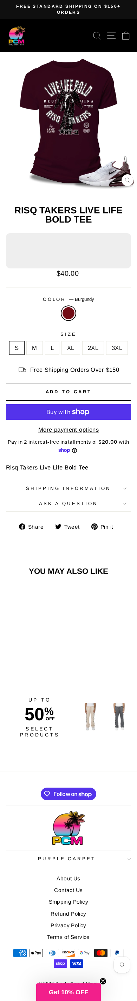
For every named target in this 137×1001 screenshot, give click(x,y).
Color (68, 299)
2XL (93, 348)
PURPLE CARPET (67, 858)
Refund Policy (68, 914)
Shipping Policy (68, 902)
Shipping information (68, 488)
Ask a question (68, 503)
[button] (68, 992)
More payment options (68, 429)
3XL (117, 348)
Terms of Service (68, 937)
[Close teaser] (102, 981)
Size (68, 334)
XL (70, 348)
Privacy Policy (68, 925)
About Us (68, 878)
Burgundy (68, 313)
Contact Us (68, 890)
